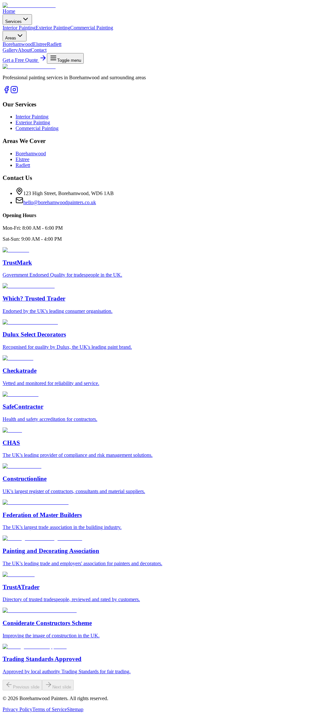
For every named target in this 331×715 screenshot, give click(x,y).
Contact (39, 50)
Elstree (40, 44)
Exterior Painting (53, 27)
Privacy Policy (17, 709)
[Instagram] (14, 91)
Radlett (54, 44)
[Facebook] (6, 91)
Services (13, 21)
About (24, 50)
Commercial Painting (91, 27)
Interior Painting (19, 27)
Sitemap (75, 709)
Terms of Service (49, 709)
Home (9, 11)
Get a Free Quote (21, 60)
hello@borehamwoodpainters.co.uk (59, 202)
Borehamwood (18, 44)
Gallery (10, 50)
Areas (10, 38)
